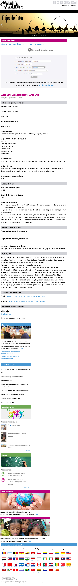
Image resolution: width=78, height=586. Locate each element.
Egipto (3, 560)
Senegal (56, 566)
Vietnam (51, 572)
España (62, 555)
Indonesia (33, 560)
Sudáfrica (10, 572)
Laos (63, 560)
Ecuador (56, 555)
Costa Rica (51, 555)
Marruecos (10, 566)
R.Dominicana (51, 566)
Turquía (33, 572)
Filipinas (9, 560)
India (27, 560)
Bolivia (21, 555)
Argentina (10, 555)
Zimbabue (57, 572)
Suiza (15, 572)
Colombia (45, 555)
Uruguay (45, 572)
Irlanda (45, 560)
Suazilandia (4, 572)
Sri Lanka (68, 566)
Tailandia (21, 572)
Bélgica (15, 555)
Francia (15, 560)
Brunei (27, 555)
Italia (51, 560)
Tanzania (27, 572)
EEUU (68, 555)
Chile (39, 555)
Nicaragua (21, 566)
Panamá (27, 566)
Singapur (62, 566)
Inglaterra (39, 560)
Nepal (15, 566)
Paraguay (33, 566)
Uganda (39, 572)
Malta (4, 566)
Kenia (57, 560)
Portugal (45, 566)
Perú (39, 566)
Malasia (68, 560)
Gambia (21, 560)
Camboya (33, 555)
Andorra (3, 555)
